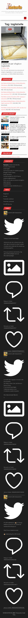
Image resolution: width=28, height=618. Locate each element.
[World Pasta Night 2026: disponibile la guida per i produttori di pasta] (5, 145)
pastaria (10, 212)
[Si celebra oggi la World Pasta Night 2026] (5, 138)
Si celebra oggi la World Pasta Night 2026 (18, 137)
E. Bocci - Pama (5, 68)
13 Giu (5, 356)
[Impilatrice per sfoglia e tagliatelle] (14, 43)
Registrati (6, 193)
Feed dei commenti (8, 201)
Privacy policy (19, 613)
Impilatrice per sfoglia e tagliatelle (11, 65)
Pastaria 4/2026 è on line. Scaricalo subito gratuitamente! (17, 118)
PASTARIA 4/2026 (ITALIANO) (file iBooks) (12, 88)
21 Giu (5, 215)
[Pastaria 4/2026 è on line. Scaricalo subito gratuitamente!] (5, 119)
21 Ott (5, 499)
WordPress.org (7, 204)
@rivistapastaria (17, 212)
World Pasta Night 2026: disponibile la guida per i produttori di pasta (18, 145)
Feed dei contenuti (8, 199)
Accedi (5, 196)
